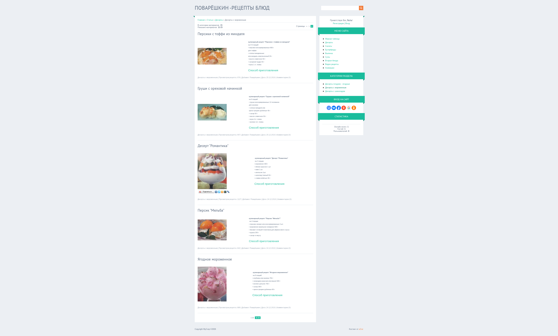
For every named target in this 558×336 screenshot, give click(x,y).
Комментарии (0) (284, 77)
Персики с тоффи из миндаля (221, 33)
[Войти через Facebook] (339, 108)
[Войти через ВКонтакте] (334, 108)
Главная (201, 20)
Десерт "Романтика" (213, 145)
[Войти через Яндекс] (343, 108)
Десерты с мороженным (208, 77)
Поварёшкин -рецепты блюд (232, 7)
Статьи (210, 20)
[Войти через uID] (329, 108)
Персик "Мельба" (211, 210)
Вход (347, 23)
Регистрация (338, 23)
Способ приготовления (263, 70)
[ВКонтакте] (216, 192)
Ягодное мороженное (215, 259)
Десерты (219, 20)
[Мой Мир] (225, 192)
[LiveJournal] (228, 192)
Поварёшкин (255, 77)
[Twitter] (219, 192)
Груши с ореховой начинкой (220, 88)
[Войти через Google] (348, 108)
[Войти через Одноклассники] (354, 108)
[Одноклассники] (222, 192)
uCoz (361, 329)
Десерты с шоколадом (335, 91)
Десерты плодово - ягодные (337, 84)
